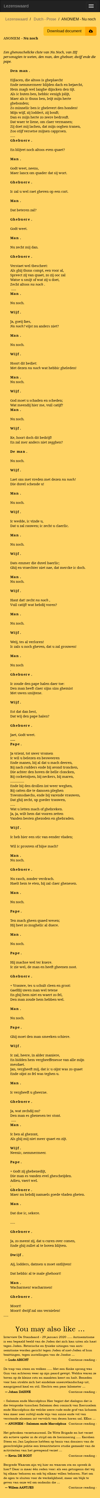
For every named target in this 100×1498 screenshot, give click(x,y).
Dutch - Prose (45, 19)
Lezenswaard (16, 6)
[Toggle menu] (91, 6)
